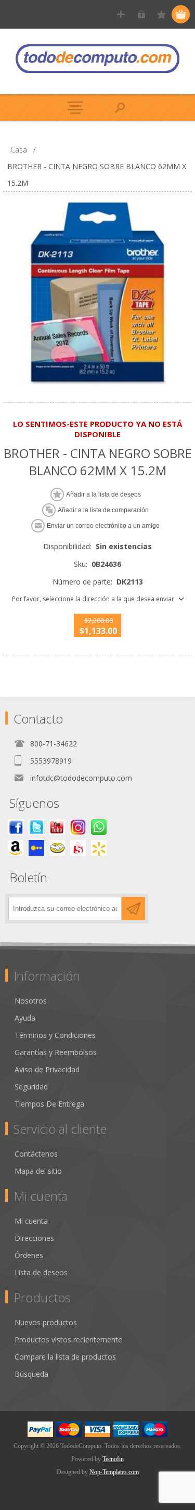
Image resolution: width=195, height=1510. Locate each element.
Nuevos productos (46, 1322)
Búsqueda (31, 1374)
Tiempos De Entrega (49, 1104)
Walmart (99, 848)
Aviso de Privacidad (47, 1069)
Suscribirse (133, 908)
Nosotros (31, 1001)
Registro (121, 14)
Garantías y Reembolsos (56, 1052)
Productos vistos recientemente (68, 1339)
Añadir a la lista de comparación (103, 510)
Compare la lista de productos (65, 1357)
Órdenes (29, 1255)
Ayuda (25, 1018)
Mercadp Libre (57, 848)
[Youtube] (57, 827)
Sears (78, 848)
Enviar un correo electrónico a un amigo (103, 525)
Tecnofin (113, 1459)
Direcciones (34, 1238)
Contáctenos (36, 1154)
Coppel (36, 848)
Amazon (15, 848)
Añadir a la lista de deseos (103, 494)
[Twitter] (36, 827)
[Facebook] (15, 827)
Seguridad (31, 1087)
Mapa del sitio (38, 1171)
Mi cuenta (31, 1221)
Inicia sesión (141, 14)
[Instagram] (78, 827)
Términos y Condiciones (55, 1035)
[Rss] (99, 827)
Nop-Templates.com (114, 1472)
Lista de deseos (41, 1272)
